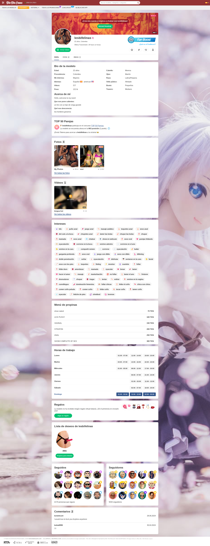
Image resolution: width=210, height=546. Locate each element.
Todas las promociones (50, 7)
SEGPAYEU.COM (56, 538)
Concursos (66, 7)
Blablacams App (81, 7)
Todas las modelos (9, 7)
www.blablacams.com (35, 538)
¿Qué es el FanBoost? (147, 44)
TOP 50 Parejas (97, 126)
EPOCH (48, 538)
